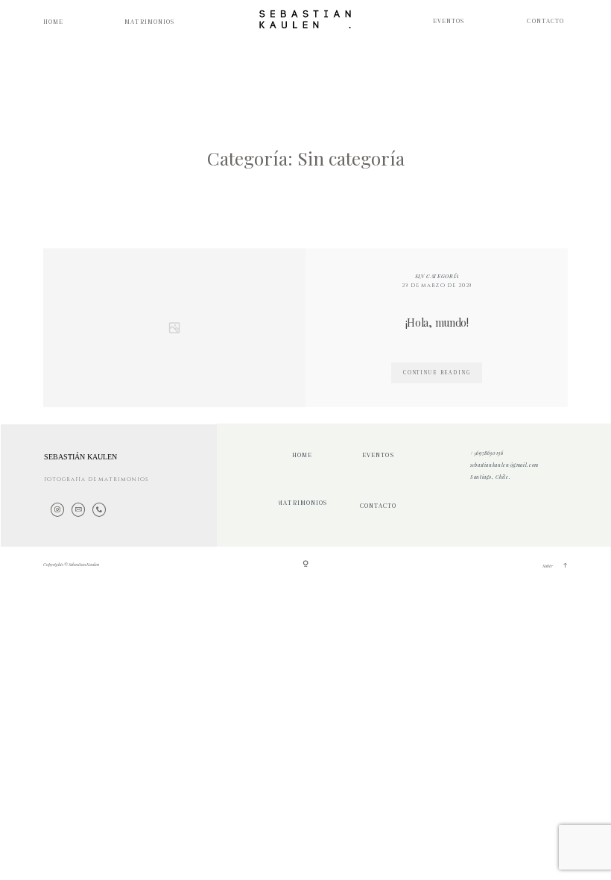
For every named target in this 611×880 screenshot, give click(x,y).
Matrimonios (149, 22)
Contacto (545, 21)
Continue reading (437, 372)
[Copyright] (305, 565)
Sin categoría (437, 276)
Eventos (449, 21)
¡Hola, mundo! (437, 322)
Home (53, 22)
